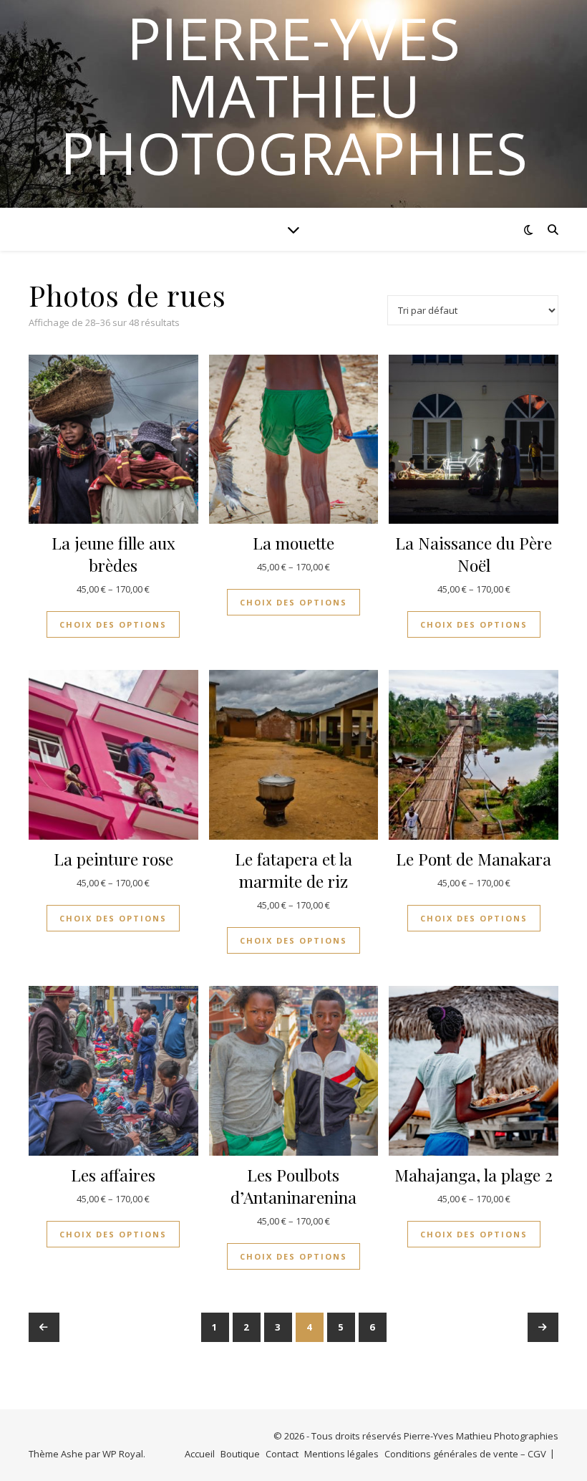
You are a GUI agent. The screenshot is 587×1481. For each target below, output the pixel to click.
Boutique (240, 1453)
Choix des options (113, 624)
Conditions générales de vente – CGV (465, 1453)
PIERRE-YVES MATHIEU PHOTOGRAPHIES (294, 95)
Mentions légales (341, 1453)
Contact (282, 1453)
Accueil (200, 1453)
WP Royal (122, 1453)
